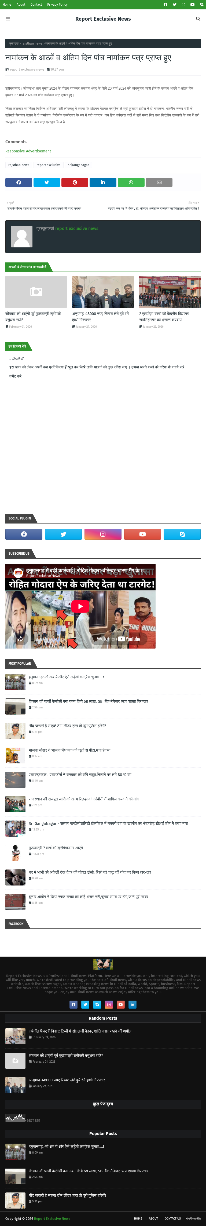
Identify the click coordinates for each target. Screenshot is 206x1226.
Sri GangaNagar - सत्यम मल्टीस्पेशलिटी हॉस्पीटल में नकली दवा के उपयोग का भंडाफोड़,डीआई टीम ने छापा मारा (108, 823)
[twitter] (174, 4)
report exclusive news (27, 69)
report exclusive (48, 165)
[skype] (201, 4)
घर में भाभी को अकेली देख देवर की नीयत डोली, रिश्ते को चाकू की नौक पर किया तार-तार (90, 872)
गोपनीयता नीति (193, 1218)
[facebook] (165, 4)
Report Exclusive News (103, 19)
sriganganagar (78, 165)
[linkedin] (132, 1005)
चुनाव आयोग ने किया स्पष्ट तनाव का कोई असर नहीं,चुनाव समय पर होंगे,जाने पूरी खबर (88, 896)
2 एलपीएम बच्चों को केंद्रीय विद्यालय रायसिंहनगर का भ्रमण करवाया (164, 316)
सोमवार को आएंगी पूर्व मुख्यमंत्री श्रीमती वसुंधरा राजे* (33, 316)
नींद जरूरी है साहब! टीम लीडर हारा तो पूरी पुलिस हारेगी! (67, 725)
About (21, 4)
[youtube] (192, 4)
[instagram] (183, 4)
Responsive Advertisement (28, 151)
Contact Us (173, 1218)
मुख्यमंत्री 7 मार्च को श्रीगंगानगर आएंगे (56, 848)
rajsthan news (31, 43)
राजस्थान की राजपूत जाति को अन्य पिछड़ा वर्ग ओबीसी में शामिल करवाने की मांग (84, 799)
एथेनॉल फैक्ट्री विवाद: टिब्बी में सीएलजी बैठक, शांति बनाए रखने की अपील (80, 1031)
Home (7, 4)
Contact (36, 4)
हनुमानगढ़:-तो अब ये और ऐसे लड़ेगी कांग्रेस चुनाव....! (66, 677)
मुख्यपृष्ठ (14, 43)
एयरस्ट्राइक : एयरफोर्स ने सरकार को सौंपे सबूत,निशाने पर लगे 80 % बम (80, 774)
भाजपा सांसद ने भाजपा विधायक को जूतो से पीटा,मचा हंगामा (69, 750)
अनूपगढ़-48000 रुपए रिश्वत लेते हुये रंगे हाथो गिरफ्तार (100, 316)
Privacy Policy (57, 4)
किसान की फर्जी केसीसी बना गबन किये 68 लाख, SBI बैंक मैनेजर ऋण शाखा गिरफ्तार (88, 701)
